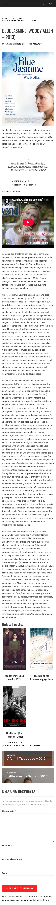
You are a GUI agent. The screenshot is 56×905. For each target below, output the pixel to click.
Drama (37, 746)
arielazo (37, 44)
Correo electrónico (12, 859)
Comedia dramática (23, 746)
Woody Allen (15, 742)
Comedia (8, 746)
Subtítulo (15, 191)
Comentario (9, 811)
